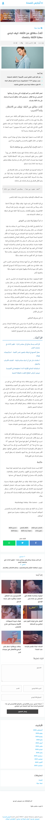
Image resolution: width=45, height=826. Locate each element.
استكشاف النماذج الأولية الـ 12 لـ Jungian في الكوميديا (23, 369)
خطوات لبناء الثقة (26, 531)
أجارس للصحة (33, 3)
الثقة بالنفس (24, 528)
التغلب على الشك (36, 528)
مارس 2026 (39, 746)
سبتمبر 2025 (38, 765)
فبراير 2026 (38, 749)
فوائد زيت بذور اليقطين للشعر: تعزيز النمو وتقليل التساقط (8, 16)
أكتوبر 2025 (38, 762)
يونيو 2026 (38, 736)
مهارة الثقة (14, 531)
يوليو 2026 (39, 733)
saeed (40, 43)
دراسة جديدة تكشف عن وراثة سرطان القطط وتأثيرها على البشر (37, 15)
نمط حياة (37, 28)
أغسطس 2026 (37, 730)
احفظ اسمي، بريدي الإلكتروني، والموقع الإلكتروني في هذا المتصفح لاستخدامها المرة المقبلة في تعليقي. (24, 705)
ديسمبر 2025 (38, 756)
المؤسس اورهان (10, 819)
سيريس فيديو (35, 819)
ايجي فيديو (7, 817)
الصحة (40, 780)
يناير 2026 (39, 753)
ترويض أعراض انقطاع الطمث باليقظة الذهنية (26, 373)
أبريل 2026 (39, 743)
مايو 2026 (39, 740)
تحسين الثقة (12, 528)
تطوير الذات (38, 531)
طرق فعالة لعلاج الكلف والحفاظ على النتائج (22, 17)
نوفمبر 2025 (38, 759)
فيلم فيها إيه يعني (23, 819)
